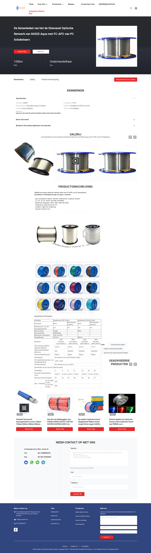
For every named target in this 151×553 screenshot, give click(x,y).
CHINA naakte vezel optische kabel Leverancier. (46, 549)
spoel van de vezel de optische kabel (116, 353)
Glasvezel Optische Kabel (82, 516)
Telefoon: (74, 483)
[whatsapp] (32, 462)
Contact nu (77, 494)
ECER (116, 549)
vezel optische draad (118, 344)
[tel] (49, 462)
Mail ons (41, 52)
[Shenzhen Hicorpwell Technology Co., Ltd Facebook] (16, 530)
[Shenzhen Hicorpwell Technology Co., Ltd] (20, 8)
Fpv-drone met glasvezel (57, 419)
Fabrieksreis (54, 516)
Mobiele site (74, 546)
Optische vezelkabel (81, 520)
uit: (72, 472)
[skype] (43, 462)
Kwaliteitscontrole (56, 519)
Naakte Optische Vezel (82, 512)
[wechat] (37, 462)
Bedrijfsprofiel (54, 512)
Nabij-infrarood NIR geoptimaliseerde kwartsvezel (86, 421)
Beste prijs (22, 52)
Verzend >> (107, 537)
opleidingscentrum (107, 4)
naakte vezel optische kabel (113, 349)
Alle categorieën (80, 524)
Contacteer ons (55, 523)
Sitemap (64, 546)
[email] (26, 462)
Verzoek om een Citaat (125, 79)
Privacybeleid (85, 546)
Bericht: (74, 448)
